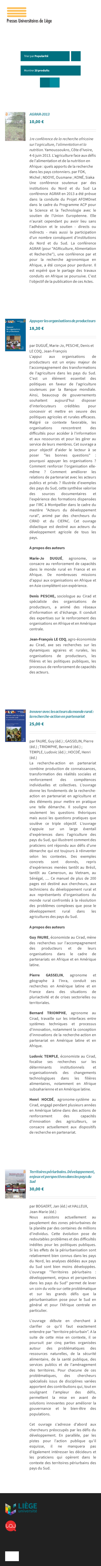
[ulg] (21, 1503)
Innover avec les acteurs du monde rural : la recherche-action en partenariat (61, 714)
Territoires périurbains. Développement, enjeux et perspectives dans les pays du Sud (62, 1177)
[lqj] (10, 1522)
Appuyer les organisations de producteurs (62, 321)
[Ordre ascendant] (76, 56)
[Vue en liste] (54, 82)
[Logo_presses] (29, 9)
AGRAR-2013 (39, 114)
